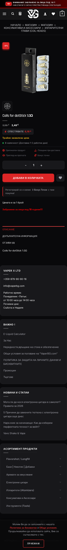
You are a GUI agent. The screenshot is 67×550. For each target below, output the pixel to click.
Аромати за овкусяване (19, 474)
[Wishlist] (53, 13)
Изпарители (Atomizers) (20, 490)
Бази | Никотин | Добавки (20, 466)
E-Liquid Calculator (14, 334)
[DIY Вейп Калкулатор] (20, 13)
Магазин (31, 25)
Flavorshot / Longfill (18, 459)
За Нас (7, 340)
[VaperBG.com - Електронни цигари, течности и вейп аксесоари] (33, 14)
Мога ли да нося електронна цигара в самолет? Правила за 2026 (31, 403)
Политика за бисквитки (23, 527)
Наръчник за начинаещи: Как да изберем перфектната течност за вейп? (28, 424)
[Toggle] (60, 458)
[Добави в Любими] (60, 177)
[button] (4, 14)
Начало (16, 25)
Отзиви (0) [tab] (8, 242)
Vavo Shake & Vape (14, 433)
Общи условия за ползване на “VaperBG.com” (30, 353)
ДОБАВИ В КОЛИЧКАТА (28, 177)
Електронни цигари (17, 482)
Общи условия (47, 527)
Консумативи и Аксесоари (22, 27)
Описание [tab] (8, 229)
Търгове (8, 376)
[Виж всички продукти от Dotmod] (7, 106)
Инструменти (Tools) (18, 505)
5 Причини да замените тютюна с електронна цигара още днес (30, 414)
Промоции (9, 370)
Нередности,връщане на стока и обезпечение (31, 347)
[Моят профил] (45, 13)
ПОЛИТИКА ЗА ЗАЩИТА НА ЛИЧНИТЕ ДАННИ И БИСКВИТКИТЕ (32, 361)
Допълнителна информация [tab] (19, 236)
